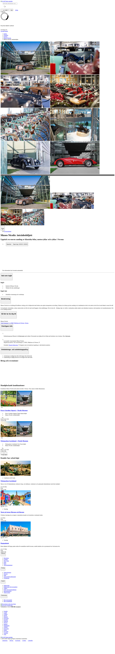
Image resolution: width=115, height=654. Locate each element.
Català (5, 612)
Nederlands (6, 625)
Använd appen (4, 31)
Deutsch (6, 617)
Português (6, 628)
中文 (5, 634)
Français (6, 621)
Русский (6, 631)
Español (6, 619)
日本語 (6, 627)
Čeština (5, 614)
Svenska (6, 633)
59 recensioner (7, 231)
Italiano (5, 624)
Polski (5, 630)
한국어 (6, 622)
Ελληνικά (6, 618)
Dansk (5, 615)
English (6, 611)
